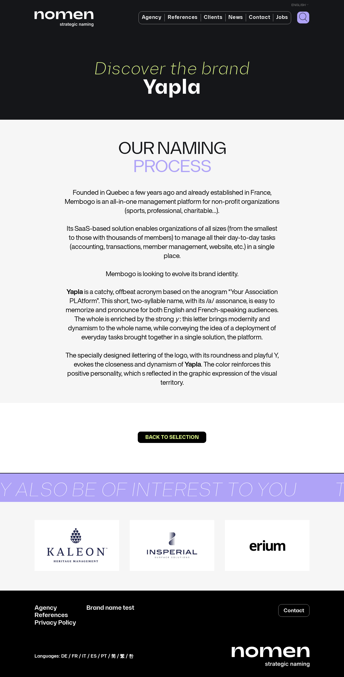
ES (94, 656)
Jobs (282, 17)
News (235, 17)
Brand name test (110, 607)
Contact (259, 17)
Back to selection (172, 437)
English (298, 5)
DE (64, 656)
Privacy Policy (55, 622)
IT (84, 656)
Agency (152, 17)
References (183, 17)
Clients (213, 17)
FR (75, 656)
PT (104, 656)
